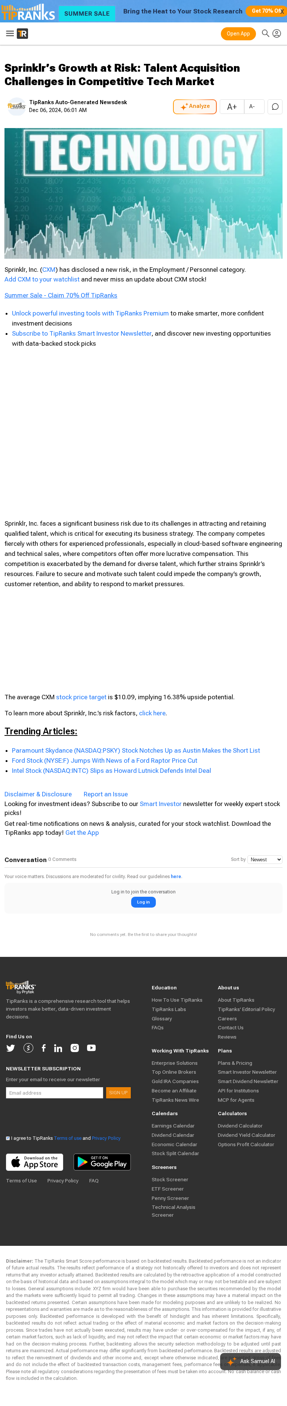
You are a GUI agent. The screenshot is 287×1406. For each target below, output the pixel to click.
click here (152, 713)
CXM (48, 269)
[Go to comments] (275, 106)
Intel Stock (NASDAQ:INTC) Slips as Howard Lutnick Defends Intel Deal (111, 770)
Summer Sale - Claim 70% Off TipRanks (60, 295)
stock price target (81, 697)
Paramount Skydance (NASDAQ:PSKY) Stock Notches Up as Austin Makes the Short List (136, 750)
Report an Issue (106, 794)
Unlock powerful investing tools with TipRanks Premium (91, 313)
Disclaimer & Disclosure (38, 794)
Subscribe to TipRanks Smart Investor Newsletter (81, 333)
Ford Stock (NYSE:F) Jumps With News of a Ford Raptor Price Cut (104, 760)
